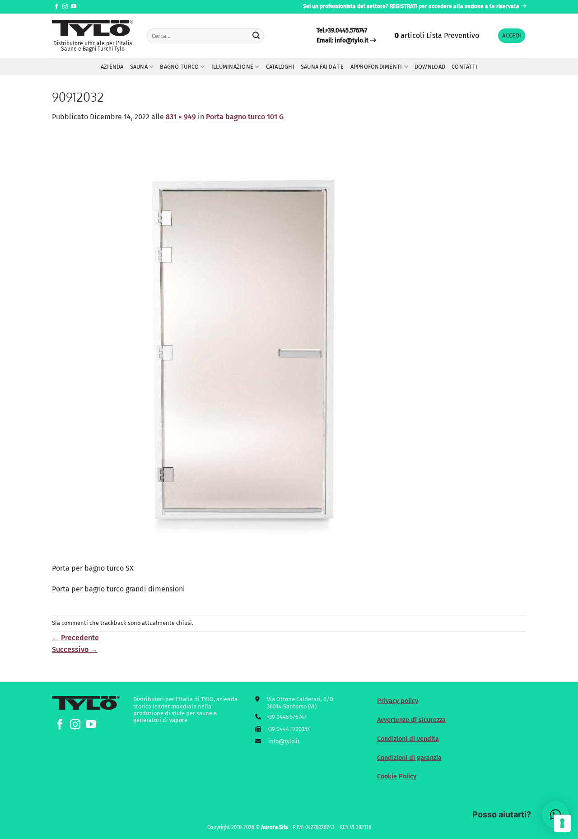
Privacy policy (397, 701)
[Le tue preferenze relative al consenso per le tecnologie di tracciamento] (562, 823)
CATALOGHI (280, 66)
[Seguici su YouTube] (73, 7)
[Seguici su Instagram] (65, 7)
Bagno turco (179, 66)
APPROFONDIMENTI (376, 66)
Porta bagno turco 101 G (245, 116)
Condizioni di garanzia (409, 758)
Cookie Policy (396, 776)
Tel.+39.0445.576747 (342, 30)
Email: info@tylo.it (342, 40)
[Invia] (256, 35)
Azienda (112, 66)
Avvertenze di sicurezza (411, 720)
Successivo (75, 649)
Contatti (464, 66)
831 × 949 (181, 116)
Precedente (75, 637)
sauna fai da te (322, 66)
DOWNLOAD (430, 66)
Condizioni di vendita (408, 739)
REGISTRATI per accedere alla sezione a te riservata (454, 6)
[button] (511, 35)
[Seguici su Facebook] (56, 7)
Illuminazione (232, 66)
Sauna (139, 66)
